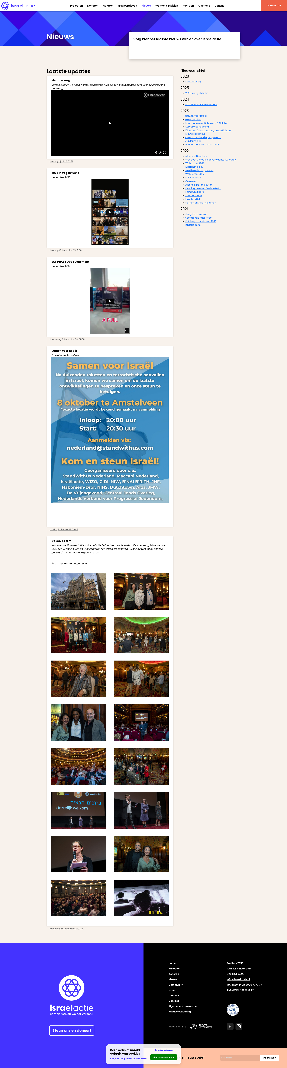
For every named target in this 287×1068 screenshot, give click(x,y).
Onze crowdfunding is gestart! (203, 137)
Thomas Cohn (193, 195)
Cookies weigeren (164, 1050)
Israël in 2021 (192, 199)
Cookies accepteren (163, 1057)
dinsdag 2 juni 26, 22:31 (61, 161)
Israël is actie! (193, 225)
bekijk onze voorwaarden (128, 1058)
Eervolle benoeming (197, 126)
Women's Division (166, 5)
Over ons (204, 5)
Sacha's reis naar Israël (198, 217)
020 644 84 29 (235, 974)
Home (172, 963)
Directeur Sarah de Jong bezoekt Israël (208, 130)
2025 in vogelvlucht (196, 93)
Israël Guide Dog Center (199, 170)
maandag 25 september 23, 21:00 (67, 928)
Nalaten (108, 5)
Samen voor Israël (196, 116)
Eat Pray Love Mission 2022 (200, 221)
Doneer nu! (274, 5)
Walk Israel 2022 (194, 163)
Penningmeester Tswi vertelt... (203, 188)
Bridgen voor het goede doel (202, 144)
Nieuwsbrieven (127, 5)
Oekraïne (190, 181)
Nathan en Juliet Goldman (200, 202)
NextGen (188, 5)
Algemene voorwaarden (183, 1006)
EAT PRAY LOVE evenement (201, 104)
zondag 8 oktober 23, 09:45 (64, 529)
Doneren (92, 5)
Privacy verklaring (179, 1011)
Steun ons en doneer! (72, 1030)
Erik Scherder (193, 177)
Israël (171, 990)
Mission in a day (194, 167)
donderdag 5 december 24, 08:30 (67, 339)
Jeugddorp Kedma (196, 214)
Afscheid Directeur (196, 156)
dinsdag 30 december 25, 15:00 (66, 250)
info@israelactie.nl (238, 979)
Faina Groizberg (194, 192)
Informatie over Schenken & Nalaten (206, 123)
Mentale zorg (193, 81)
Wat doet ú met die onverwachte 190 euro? (210, 159)
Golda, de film (193, 119)
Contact (220, 5)
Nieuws (146, 5)
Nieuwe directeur (195, 134)
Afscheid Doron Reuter (198, 184)
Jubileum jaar (193, 141)
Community (175, 984)
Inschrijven (269, 1057)
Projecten (76, 5)
